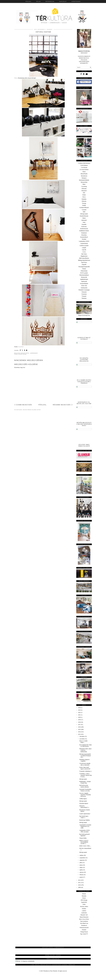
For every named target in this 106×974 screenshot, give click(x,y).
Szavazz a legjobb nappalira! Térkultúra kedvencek (85, 795)
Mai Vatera (84, 254)
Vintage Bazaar (84, 931)
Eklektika (84, 199)
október (81, 855)
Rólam (38, 1)
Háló (84, 211)
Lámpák (84, 247)
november (82, 738)
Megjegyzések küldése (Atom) (32, 409)
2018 (79, 722)
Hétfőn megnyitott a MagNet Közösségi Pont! (84, 424)
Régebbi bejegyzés (62, 405)
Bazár (84, 171)
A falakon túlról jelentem (84, 163)
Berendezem (84, 176)
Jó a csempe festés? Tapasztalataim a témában (84, 381)
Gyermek (84, 209)
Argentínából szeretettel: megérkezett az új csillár (85, 826)
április (81, 870)
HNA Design (84, 900)
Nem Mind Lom (84, 923)
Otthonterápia (84, 271)
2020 (79, 717)
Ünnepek (84, 296)
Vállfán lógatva (83, 798)
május (81, 867)
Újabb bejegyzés (24, 405)
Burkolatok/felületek (84, 180)
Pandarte (84, 929)
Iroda (84, 222)
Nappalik (84, 264)
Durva (84, 197)
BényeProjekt (84, 173)
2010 (79, 885)
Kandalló (84, 224)
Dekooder (84, 188)
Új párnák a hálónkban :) (85, 771)
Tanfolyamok (84, 287)
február (81, 874)
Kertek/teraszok (84, 228)
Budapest (84, 178)
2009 (79, 887)
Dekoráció (84, 190)
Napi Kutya (84, 262)
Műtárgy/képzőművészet (84, 260)
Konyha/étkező (84, 237)
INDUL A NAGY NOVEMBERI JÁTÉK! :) (83, 842)
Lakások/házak (84, 243)
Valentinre (84, 298)
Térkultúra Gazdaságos (84, 290)
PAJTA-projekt (84, 273)
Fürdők (84, 205)
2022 (79, 712)
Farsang (84, 203)
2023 (79, 710)
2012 (79, 880)
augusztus (82, 860)
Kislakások (84, 233)
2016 (79, 727)
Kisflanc (84, 908)
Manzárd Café (84, 915)
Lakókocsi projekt (84, 245)
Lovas (84, 251)
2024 (79, 707)
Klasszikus (84, 235)
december (82, 736)
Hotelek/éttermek (84, 216)
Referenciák (50, 1)
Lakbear (84, 910)
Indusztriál (84, 220)
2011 (79, 882)
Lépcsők (84, 249)
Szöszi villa (84, 285)
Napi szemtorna (84, 921)
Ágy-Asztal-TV (84, 934)
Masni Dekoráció (84, 917)
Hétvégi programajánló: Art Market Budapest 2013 (85, 755)
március (81, 872)
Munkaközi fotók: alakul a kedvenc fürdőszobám (85, 750)
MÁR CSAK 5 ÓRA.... (85, 846)
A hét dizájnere (84, 165)
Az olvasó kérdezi (84, 169)
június (81, 865)
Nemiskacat (84, 925)
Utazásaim (84, 294)
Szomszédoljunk (84, 283)
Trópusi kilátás (83, 838)
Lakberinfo (84, 912)
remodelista (21, 346)
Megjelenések (84, 256)
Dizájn (84, 194)
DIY (84, 192)
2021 (79, 715)
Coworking (84, 186)
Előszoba (84, 201)
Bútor (84, 184)
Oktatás (84, 268)
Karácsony (84, 226)
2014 (79, 731)
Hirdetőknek (76, 1)
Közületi (84, 239)
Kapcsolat (63, 1)
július (81, 862)
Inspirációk (84, 902)
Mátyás (16, 78)
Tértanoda (84, 292)
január (81, 877)
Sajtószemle (84, 281)
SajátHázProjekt (84, 279)
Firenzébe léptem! (83, 803)
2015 (79, 729)
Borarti (84, 893)
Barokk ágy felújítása (84, 820)
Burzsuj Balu (84, 182)
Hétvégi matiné (22, 354)
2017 (79, 724)
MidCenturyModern (84, 258)
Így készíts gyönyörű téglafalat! (84, 359)
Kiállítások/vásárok (84, 230)
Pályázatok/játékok (84, 275)
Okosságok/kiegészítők (84, 266)
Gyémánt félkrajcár (84, 207)
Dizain (84, 898)
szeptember (82, 857)
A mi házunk (84, 167)
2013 (79, 734)
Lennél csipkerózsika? (84, 813)
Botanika (84, 896)
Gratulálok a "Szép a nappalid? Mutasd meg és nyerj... (85, 775)
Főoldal (28, 1)
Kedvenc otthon (84, 906)
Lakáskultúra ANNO (84, 241)
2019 (79, 719)
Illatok (84, 218)
